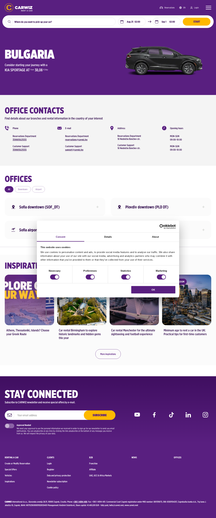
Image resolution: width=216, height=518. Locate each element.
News (134, 457)
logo (18, 8)
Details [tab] (108, 236)
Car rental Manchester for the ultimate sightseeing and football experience (133, 332)
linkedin (188, 417)
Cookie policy (53, 487)
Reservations (169, 7)
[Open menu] (207, 8)
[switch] (90, 277)
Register (50, 469)
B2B (91, 457)
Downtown (23, 189)
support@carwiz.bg (74, 149)
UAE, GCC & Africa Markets (100, 475)
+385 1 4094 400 (80, 501)
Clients (50, 457)
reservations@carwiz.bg (76, 139)
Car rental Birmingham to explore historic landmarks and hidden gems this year (80, 334)
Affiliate (92, 469)
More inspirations (108, 354)
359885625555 (20, 139)
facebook (154, 417)
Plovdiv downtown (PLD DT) (146, 206)
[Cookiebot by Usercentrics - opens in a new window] (162, 226)
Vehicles (8, 475)
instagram (205, 417)
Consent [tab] (60, 236)
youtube (137, 417)
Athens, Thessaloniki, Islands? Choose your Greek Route (27, 332)
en (184, 7)
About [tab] (155, 236)
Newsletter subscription (57, 481)
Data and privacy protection (59, 475)
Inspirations (10, 481)
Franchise (93, 463)
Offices (177, 457)
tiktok (171, 417)
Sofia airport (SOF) (33, 229)
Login (196, 7)
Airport (38, 189)
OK (153, 289)
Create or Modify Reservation (17, 463)
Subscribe (100, 415)
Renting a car (12, 457)
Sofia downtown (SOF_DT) (39, 206)
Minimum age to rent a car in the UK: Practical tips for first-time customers (185, 332)
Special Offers (11, 469)
